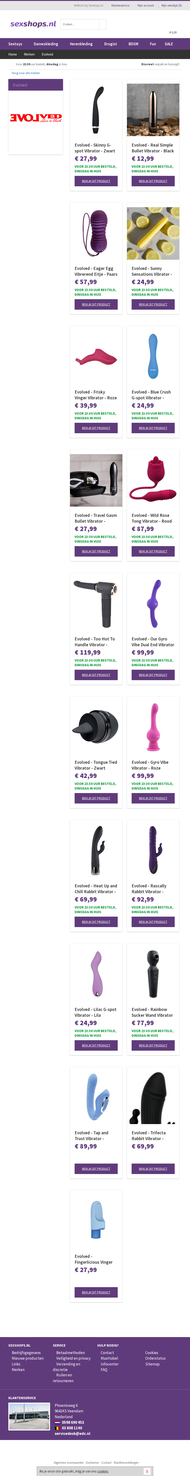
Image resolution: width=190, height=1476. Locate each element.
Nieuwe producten (28, 1358)
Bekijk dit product (96, 181)
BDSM (133, 43)
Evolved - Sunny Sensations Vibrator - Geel (152, 271)
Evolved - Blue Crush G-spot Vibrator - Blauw (151, 395)
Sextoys (15, 43)
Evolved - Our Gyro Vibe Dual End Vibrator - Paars (153, 642)
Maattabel (109, 1358)
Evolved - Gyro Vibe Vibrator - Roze (150, 765)
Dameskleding (46, 43)
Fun (153, 43)
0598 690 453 (72, 1422)
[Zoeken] (102, 24)
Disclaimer (92, 1463)
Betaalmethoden (70, 1352)
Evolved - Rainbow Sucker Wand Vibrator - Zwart (152, 1012)
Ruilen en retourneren (63, 1377)
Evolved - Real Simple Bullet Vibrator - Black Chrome (153, 148)
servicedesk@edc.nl (72, 1433)
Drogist (110, 43)
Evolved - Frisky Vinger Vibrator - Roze (96, 394)
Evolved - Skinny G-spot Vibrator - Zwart (95, 148)
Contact (107, 1352)
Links (16, 1364)
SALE (169, 43)
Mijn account (146, 5)
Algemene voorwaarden (69, 1463)
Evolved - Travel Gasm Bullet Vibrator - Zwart (96, 518)
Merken (18, 1369)
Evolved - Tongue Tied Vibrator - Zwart (96, 765)
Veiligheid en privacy (73, 1358)
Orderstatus (155, 1358)
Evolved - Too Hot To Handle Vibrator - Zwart (95, 642)
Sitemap (152, 1364)
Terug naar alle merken (25, 73)
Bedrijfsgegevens (26, 1352)
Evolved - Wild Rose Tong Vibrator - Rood (152, 518)
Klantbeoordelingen (126, 1463)
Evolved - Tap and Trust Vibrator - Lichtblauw (91, 1135)
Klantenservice (120, 5)
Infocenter (110, 1364)
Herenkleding (81, 43)
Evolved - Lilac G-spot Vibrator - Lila (96, 1012)
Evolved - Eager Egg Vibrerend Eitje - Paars (96, 271)
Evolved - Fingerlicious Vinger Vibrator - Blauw (94, 1259)
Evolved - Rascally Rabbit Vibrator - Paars (149, 889)
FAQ (104, 1369)
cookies (102, 1471)
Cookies (151, 1352)
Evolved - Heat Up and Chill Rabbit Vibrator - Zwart (96, 889)
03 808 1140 (71, 1427)
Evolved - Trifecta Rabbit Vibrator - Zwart (149, 1135)
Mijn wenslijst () (171, 5)
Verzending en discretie (66, 1366)
